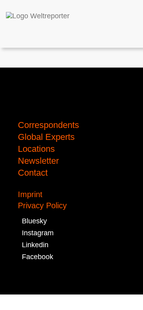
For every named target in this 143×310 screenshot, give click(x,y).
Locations (36, 149)
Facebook (35, 257)
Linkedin (33, 245)
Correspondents (48, 125)
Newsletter (38, 161)
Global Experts (46, 137)
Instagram (36, 233)
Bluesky (32, 221)
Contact (33, 173)
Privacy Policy (42, 205)
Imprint (30, 194)
